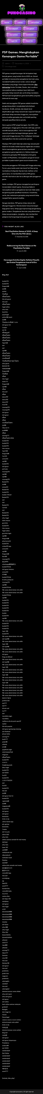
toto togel (5, 379)
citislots (4, 744)
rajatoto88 (5, 801)
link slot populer (7, 726)
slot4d (4, 291)
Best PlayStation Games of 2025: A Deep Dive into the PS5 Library (21, 232)
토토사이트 (5, 819)
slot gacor (5, 412)
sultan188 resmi (7, 317)
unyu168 (4, 958)
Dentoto (4, 955)
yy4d (4, 909)
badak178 (5, 281)
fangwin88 (5, 286)
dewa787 (5, 397)
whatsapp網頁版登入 (9, 564)
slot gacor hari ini (7, 796)
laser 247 (5, 847)
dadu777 (5, 381)
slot (3, 345)
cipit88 (4, 350)
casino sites (6, 896)
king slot (4, 1032)
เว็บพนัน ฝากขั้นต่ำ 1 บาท (10, 322)
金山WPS (5, 561)
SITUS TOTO (6, 734)
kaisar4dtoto (6, 935)
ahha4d (4, 940)
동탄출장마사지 (7, 868)
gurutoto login (6, 533)
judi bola (5, 469)
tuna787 (4, 404)
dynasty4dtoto (7, 937)
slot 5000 (5, 772)
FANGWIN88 (6, 368)
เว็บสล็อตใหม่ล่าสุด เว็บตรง (10, 361)
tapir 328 (5, 631)
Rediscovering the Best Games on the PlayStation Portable (21, 246)
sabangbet (5, 989)
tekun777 (5, 953)
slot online (5, 1002)
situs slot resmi (7, 994)
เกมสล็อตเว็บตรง (7, 422)
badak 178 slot (6, 495)
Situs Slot (5, 932)
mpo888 (4, 945)
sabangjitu (5, 981)
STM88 (4, 574)
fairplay (4, 860)
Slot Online (5, 1053)
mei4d (4, 724)
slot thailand (6, 731)
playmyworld (6, 541)
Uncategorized (10, 66)
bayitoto (5, 312)
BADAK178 (5, 366)
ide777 (4, 706)
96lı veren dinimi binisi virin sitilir (12, 590)
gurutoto (5, 523)
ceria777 (5, 942)
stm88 (4, 747)
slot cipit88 (5, 639)
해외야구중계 (6, 698)
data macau (6, 520)
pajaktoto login (7, 749)
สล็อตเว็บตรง (6, 296)
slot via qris (6, 832)
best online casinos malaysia (11, 1004)
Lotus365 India (7, 891)
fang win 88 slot (7, 657)
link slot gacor (6, 299)
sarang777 (5, 435)
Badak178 (5, 482)
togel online (6, 307)
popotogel (5, 314)
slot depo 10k (6, 899)
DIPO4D (5, 842)
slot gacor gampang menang (11, 729)
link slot (4, 791)
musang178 (5, 407)
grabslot (5, 1007)
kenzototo (5, 816)
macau (4, 1014)
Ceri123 (4, 456)
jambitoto (5, 971)
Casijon (4, 327)
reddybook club (7, 852)
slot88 (4, 289)
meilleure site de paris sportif (11, 721)
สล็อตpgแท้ (5, 332)
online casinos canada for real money (14, 839)
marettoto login (7, 716)
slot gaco (5, 654)
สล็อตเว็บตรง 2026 (8, 438)
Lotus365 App (6, 873)
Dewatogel (5, 1017)
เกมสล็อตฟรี (6, 358)
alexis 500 (5, 834)
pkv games (5, 824)
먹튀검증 (5, 1027)
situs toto (5, 309)
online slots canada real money (12, 865)
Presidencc (5, 1043)
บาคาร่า (4, 762)
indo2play (5, 901)
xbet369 (4, 863)
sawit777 (5, 886)
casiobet (5, 984)
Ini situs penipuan (7, 580)
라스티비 (5, 894)
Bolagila (4, 1009)
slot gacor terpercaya (9, 1040)
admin (7, 63)
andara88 (5, 1045)
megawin (5, 754)
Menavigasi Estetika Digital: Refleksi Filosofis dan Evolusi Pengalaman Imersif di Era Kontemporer (21, 262)
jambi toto (5, 973)
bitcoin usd (5, 708)
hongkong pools (7, 765)
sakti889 (5, 850)
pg (3, 881)
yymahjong (5, 878)
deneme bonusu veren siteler (11, 991)
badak (4, 613)
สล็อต (4, 376)
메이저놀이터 (6, 1012)
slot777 (4, 703)
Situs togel (5, 767)
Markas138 (5, 963)
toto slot (4, 302)
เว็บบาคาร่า (5, 428)
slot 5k (4, 330)
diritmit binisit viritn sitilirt (10, 1022)
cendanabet (6, 1050)
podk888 (5, 430)
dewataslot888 (7, 911)
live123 (4, 775)
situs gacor (5, 363)
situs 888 (5, 927)
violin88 (4, 1035)
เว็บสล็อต (5, 294)
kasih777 (5, 739)
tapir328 (5, 451)
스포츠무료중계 (7, 780)
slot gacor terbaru (8, 569)
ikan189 (4, 556)
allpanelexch (6, 855)
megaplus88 (6, 806)
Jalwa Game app (7, 821)
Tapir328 (5, 343)
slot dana (5, 924)
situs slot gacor (7, 996)
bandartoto (6, 888)
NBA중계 (5, 1068)
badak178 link (6, 567)
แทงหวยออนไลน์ (7, 752)
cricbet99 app (6, 546)
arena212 (5, 459)
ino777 (4, 711)
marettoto (5, 718)
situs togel (5, 518)
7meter (4, 829)
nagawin (5, 976)
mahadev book (7, 857)
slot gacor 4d (6, 325)
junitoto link (5, 700)
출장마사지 (5, 870)
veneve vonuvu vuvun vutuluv (11, 1020)
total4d (4, 922)
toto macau (6, 448)
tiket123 (4, 883)
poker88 (4, 742)
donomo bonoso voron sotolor (11, 1030)
